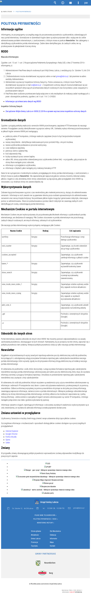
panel (86, 2)
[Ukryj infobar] (88, 17)
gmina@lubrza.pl (62, 76)
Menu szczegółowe (78, 2)
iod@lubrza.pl (36, 85)
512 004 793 (60, 508)
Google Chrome (11, 434)
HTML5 (40, 590)
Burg (51, 573)
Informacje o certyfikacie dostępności (17, 590)
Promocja (34, 542)
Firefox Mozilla (11, 437)
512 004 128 (51, 508)
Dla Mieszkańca (55, 531)
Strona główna (36, 531)
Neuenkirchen (49, 563)
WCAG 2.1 (50, 590)
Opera (8, 440)
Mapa (52, 542)
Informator (53, 539)
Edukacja (53, 535)
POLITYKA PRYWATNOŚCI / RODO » (45, 519)
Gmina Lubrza (35, 539)
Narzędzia (62, 2)
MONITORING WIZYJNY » (45, 523)
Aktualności (35, 535)
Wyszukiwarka (55, 2)
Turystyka (34, 546)
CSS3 (44, 590)
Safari (8, 442)
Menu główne (70, 2)
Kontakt (52, 546)
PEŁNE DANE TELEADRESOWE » (45, 515)
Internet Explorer (12, 431)
